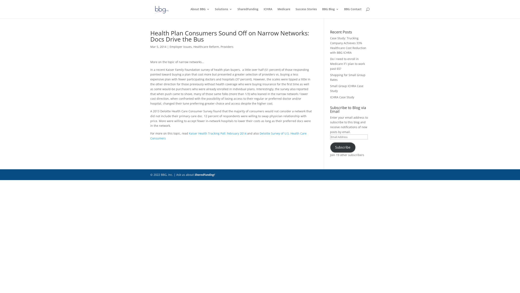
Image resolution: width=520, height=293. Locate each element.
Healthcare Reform (206, 47)
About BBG (198, 9)
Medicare (283, 9)
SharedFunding (247, 9)
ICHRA (268, 9)
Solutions (221, 9)
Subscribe (342, 147)
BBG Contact (353, 9)
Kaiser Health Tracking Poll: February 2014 (217, 133)
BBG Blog (328, 9)
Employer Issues (181, 47)
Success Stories (306, 9)
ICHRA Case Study (342, 97)
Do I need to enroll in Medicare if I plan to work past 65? (347, 64)
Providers (227, 47)
